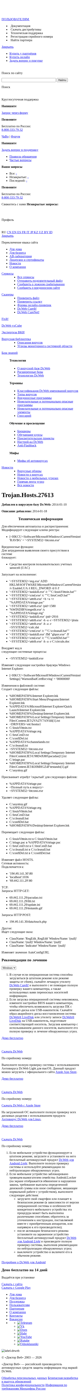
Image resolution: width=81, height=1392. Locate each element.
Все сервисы (25, 277)
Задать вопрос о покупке (26, 60)
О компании (17, 267)
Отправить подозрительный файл (40, 280)
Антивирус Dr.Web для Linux (21, 1119)
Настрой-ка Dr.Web (30, 442)
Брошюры (24, 431)
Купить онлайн (19, 57)
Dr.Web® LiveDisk (21, 1017)
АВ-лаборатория (20, 256)
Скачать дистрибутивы (26, 29)
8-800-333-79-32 (12, 129)
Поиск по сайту (12, 73)
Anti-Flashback (26, 445)
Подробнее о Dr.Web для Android (24, 1262)
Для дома (15, 249)
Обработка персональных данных (24, 1378)
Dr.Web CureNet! (28, 312)
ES (19, 232)
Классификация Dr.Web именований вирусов (47, 390)
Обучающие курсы (29, 434)
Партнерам (16, 1308)
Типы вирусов (27, 394)
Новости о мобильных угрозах (37, 478)
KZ (36, 232)
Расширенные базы (30, 372)
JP (32, 232)
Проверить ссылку (29, 301)
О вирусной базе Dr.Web (33, 368)
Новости (15, 263)
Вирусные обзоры (29, 471)
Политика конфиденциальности (23, 1385)
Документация (20, 26)
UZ (41, 232)
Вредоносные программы (34, 398)
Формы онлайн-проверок (34, 305)
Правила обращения (23, 156)
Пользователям (19, 1305)
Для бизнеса (17, 252)
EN (14, 232)
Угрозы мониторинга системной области (44, 346)
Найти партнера (21, 40)
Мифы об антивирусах (32, 460)
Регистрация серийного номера (32, 36)
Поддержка (17, 1301)
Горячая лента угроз (30, 481)
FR (24, 232)
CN (9, 232)
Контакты (16, 1315)
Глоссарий (24, 415)
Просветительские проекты (35, 438)
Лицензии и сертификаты (26, 259)
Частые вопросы (20, 160)
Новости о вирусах (30, 474)
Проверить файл (28, 298)
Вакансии (16, 1319)
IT (28, 232)
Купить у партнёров (22, 53)
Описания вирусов (30, 342)
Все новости (25, 485)
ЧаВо (5, 136)
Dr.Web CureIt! (27, 308)
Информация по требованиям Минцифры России (34, 1386)
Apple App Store (65, 1072)
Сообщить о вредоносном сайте (38, 287)
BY (46, 232)
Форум (15, 136)
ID (50, 232)
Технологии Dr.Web (30, 375)
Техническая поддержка (27, 33)
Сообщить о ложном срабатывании (41, 284)
